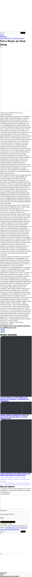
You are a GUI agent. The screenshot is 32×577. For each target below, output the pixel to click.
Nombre (3, 510)
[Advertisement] (16, 16)
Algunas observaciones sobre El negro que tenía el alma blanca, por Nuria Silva (15, 474)
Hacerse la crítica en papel (9, 576)
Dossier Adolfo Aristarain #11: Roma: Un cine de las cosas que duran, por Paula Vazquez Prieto (14, 416)
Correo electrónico (7, 514)
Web (2, 518)
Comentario (5, 494)
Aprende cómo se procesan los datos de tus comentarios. (13, 528)
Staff (1, 574)
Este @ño (4, 524)
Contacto (3, 572)
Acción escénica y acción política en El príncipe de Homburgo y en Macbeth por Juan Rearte (14, 399)
